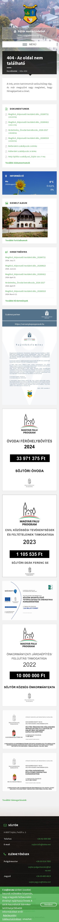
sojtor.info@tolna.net (41, 844)
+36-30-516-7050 (43, 861)
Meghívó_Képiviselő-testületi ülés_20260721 (28, 114)
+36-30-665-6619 (43, 876)
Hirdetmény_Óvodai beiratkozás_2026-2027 (28, 130)
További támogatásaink (14, 800)
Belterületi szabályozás (19, 146)
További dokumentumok (17, 162)
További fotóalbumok (16, 240)
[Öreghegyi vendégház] (29, 222)
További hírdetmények (16, 300)
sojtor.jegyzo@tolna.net (40, 882)
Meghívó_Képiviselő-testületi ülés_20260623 (25, 265)
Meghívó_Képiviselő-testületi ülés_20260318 (28, 138)
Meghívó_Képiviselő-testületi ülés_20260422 (28, 122)
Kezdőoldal (12, 71)
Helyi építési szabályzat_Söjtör (22, 156)
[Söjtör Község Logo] (32, 13)
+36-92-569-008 (44, 838)
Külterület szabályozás (18, 151)
